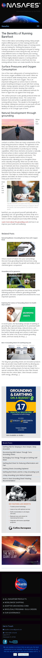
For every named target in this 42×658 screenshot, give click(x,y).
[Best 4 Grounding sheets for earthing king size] (21, 352)
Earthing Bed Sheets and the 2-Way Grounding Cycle (21, 472)
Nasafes (5, 26)
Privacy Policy (23, 654)
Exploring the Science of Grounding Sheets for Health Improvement (19, 304)
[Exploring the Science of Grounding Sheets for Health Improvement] (21, 314)
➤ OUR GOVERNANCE (11, 613)
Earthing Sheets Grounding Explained (15, 469)
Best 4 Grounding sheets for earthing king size (16, 343)
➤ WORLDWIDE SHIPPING (13, 602)
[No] (39, 651)
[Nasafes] (21, 5)
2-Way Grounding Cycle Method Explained (17, 475)
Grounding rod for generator (11, 271)
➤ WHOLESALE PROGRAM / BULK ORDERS (20, 609)
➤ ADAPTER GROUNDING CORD (16, 606)
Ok (15, 654)
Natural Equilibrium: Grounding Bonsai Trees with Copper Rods (20, 239)
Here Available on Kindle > (15, 435)
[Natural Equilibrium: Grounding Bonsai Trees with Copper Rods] (21, 249)
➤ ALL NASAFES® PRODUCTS (15, 599)
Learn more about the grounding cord (15, 222)
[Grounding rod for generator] (21, 280)
